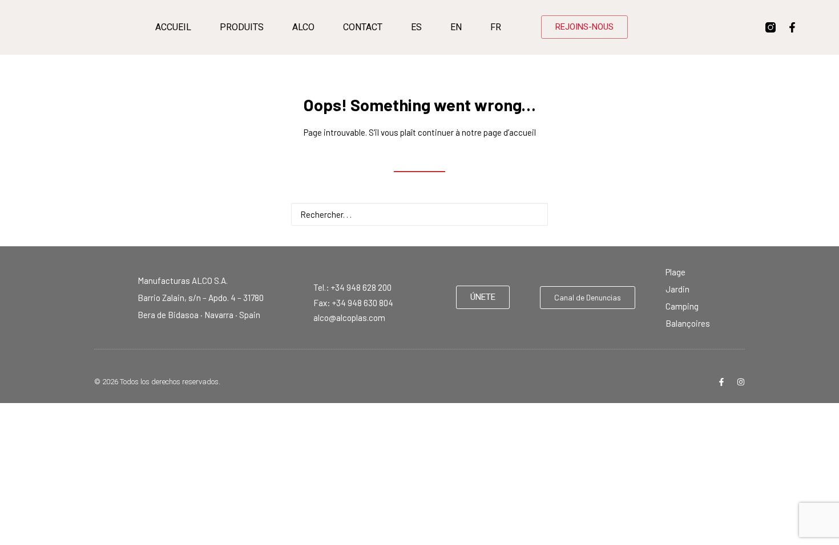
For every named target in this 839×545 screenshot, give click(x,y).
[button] (533, 213)
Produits (242, 27)
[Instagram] (741, 382)
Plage (675, 272)
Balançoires (687, 323)
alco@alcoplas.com (349, 317)
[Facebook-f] (792, 27)
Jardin (677, 289)
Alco (303, 27)
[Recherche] (419, 214)
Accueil (173, 27)
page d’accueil (509, 132)
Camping (682, 306)
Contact (362, 27)
